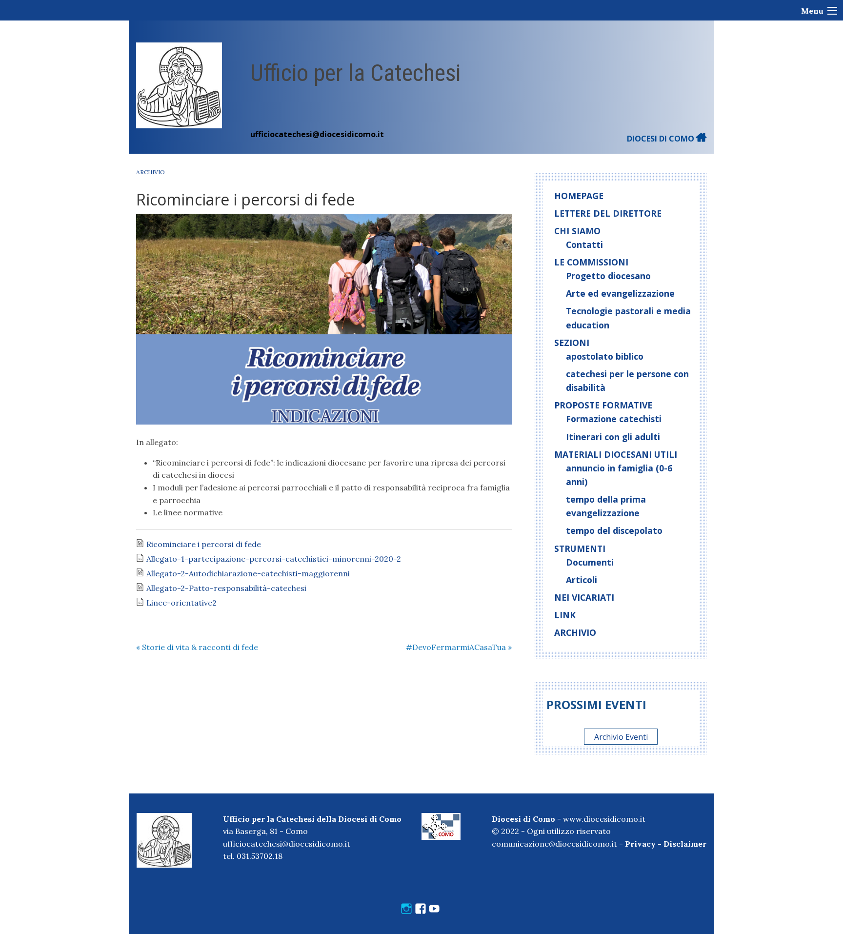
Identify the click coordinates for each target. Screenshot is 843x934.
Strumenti (579, 548)
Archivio (150, 172)
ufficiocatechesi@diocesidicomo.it (317, 134)
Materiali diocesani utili (615, 454)
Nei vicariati (584, 597)
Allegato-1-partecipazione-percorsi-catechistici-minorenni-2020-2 (273, 559)
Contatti (584, 244)
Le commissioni (591, 262)
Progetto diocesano (608, 276)
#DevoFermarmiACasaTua (459, 647)
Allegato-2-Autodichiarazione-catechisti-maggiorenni (248, 573)
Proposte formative (603, 405)
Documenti (590, 562)
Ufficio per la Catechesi (355, 73)
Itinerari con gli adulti (613, 437)
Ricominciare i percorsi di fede (203, 544)
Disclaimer (684, 844)
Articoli (581, 580)
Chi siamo (577, 231)
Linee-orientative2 (181, 603)
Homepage (578, 196)
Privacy (640, 844)
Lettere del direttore (608, 213)
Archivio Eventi (621, 736)
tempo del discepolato (614, 530)
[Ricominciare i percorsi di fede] (324, 319)
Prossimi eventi (596, 704)
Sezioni (571, 342)
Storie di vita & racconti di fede (197, 647)
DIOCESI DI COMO (661, 138)
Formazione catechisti (614, 419)
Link (565, 615)
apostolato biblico (604, 356)
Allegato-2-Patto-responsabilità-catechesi (226, 588)
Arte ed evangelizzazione (620, 293)
